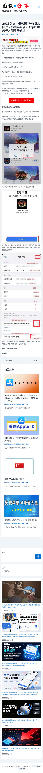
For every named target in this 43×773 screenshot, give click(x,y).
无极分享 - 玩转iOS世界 (14, 10)
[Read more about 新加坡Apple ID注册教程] (19, 466)
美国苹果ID (17, 444)
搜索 (3, 552)
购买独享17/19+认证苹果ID (21, 100)
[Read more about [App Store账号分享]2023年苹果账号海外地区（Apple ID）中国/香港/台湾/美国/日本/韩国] (21, 383)
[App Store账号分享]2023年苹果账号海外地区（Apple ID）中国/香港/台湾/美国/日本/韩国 (21, 398)
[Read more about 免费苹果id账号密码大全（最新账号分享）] (21, 506)
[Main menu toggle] (39, 7)
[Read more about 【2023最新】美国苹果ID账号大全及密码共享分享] (21, 426)
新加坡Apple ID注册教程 (14, 479)
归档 (3, 568)
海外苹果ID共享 (16, 404)
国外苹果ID (7, 404)
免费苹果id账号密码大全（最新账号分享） (21, 520)
